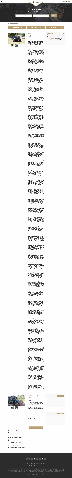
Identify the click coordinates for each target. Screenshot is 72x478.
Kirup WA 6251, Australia (35, 216)
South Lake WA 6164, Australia (36, 332)
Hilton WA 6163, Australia (35, 193)
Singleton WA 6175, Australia (36, 329)
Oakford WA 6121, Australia (33, 283)
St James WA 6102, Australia (36, 337)
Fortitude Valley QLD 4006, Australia (34, 63)
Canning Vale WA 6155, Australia (37, 60)
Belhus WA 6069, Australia (38, 87)
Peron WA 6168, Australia (35, 299)
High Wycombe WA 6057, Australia (37, 185)
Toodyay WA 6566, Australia (33, 348)
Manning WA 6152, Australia (33, 237)
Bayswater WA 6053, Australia (36, 74)
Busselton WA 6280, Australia (33, 50)
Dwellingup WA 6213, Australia (33, 139)
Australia (66, 1)
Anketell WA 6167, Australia (38, 49)
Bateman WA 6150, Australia (33, 73)
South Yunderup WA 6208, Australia (35, 334)
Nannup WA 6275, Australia (36, 267)
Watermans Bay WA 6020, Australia (37, 361)
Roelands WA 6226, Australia (33, 315)
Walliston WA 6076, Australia (33, 354)
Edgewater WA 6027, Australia (36, 153)
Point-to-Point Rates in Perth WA (55, 27)
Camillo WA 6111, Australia (38, 371)
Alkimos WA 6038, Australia (33, 48)
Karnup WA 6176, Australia (32, 204)
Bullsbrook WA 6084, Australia (33, 42)
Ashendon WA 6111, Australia (33, 58)
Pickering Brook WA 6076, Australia (34, 302)
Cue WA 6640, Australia (35, 127)
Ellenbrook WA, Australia (39, 134)
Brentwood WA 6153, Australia (33, 88)
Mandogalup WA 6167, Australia (37, 236)
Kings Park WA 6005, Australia (33, 213)
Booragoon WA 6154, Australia (33, 79)
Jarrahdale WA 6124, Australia (33, 187)
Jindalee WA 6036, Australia (38, 188)
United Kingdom (43, 465)
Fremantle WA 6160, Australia (36, 151)
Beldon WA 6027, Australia (32, 86)
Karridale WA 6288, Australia (36, 207)
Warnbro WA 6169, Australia (36, 358)
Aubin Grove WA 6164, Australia (37, 41)
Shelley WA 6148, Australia (36, 325)
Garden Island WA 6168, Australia (34, 154)
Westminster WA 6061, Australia (33, 373)
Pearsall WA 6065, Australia (36, 294)
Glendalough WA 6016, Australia (33, 166)
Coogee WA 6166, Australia (32, 109)
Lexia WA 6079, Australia (35, 228)
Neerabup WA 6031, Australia (36, 271)
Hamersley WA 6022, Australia (36, 169)
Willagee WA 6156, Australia (33, 376)
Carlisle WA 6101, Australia (36, 99)
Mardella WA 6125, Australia (39, 238)
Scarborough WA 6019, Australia (33, 322)
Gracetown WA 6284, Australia (33, 174)
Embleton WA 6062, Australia (33, 137)
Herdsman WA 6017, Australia (36, 182)
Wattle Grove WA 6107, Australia (33, 362)
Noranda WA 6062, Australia (39, 273)
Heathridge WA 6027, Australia (36, 176)
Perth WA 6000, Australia (35, 390)
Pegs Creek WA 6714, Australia (35, 295)
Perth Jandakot (31, 433)
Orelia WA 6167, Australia (38, 286)
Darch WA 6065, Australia (38, 132)
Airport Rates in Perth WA (17, 27)
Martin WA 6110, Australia (36, 241)
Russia (38, 465)
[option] (16, 38)
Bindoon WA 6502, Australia (33, 76)
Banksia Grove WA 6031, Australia (37, 62)
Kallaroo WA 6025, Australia (36, 199)
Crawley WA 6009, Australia (33, 122)
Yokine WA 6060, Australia (32, 389)
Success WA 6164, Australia (38, 341)
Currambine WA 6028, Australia (36, 124)
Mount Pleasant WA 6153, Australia (37, 259)
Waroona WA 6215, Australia (33, 359)
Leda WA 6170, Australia (38, 222)
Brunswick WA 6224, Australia (33, 96)
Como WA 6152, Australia (35, 105)
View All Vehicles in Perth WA (36, 427)
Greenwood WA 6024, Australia (36, 156)
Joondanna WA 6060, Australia (36, 196)
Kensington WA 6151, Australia (36, 210)
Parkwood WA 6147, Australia (33, 292)
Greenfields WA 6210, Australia (33, 178)
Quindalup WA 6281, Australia (36, 308)
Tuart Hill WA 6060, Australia (36, 349)
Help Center (28, 463)
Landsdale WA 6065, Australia (33, 219)
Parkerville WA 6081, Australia (33, 290)
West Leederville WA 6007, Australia (34, 369)
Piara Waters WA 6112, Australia (37, 301)
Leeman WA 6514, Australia (33, 224)
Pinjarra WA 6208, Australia (36, 304)
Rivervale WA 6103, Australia (39, 314)
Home (33, 461)
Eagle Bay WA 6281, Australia (39, 141)
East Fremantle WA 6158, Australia (37, 145)
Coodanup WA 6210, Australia (36, 108)
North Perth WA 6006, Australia (37, 278)
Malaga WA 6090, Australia (38, 234)
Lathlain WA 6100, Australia (38, 220)
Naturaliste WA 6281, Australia (33, 268)
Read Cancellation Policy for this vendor (55, 41)
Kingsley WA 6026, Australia (38, 212)
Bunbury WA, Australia (37, 43)
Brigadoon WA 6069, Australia (33, 91)
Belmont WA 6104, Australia (36, 90)
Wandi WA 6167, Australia (38, 355)
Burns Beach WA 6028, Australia (36, 45)
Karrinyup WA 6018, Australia (33, 208)
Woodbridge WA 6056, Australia (33, 380)
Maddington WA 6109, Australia (33, 231)
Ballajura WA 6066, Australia (36, 53)
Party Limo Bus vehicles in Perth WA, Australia (16, 447)
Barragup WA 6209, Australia (33, 64)
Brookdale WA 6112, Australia (39, 92)
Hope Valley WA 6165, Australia (33, 197)
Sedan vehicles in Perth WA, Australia (15, 437)
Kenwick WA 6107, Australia (33, 211)
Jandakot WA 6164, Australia (33, 183)
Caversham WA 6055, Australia (33, 106)
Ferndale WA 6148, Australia (33, 142)
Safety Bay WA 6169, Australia (36, 318)
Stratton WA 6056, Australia (33, 340)
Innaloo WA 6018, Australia (36, 180)
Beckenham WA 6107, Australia (37, 78)
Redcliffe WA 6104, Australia (36, 312)
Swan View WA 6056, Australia (33, 342)
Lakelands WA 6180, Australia (39, 218)
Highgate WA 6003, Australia (33, 189)
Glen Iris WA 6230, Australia (38, 165)
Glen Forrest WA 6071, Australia (35, 164)
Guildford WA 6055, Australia (36, 160)
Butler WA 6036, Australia (38, 51)
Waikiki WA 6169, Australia (36, 352)
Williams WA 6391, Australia (39, 377)
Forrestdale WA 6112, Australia (33, 146)
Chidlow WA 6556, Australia (36, 111)
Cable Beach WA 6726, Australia (33, 55)
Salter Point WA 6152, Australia (33, 319)
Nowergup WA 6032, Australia (36, 282)
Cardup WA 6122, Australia (38, 97)
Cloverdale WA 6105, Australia (33, 100)
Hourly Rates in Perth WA (36, 27)
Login (70, 1)
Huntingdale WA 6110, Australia (37, 201)
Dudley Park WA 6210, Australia (33, 135)
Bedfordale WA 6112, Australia (33, 81)
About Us (38, 461)
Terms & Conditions (36, 463)
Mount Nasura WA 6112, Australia (34, 261)
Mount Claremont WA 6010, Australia (34, 257)
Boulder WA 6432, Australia (38, 80)
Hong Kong (30, 465)
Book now (61, 33)
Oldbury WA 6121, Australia (32, 285)
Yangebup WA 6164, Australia (39, 388)
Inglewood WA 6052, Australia (36, 203)
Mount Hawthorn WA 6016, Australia (35, 256)
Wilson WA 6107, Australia (32, 378)
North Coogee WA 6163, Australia (35, 275)
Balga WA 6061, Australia (39, 54)
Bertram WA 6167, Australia (36, 95)
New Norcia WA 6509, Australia (36, 271)
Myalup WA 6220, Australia (32, 266)
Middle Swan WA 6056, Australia (36, 248)
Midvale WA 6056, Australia (36, 249)
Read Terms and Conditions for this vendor (55, 40)
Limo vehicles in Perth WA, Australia (15, 439)
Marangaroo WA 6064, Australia (33, 239)
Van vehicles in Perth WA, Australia (15, 444)
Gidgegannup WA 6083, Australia (33, 157)
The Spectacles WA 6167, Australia (36, 345)
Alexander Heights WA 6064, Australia (34, 44)
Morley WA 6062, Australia (36, 255)
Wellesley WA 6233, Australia (36, 365)
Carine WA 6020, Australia (32, 98)
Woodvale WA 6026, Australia (36, 383)
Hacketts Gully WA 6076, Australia (34, 163)
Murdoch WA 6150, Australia (39, 265)
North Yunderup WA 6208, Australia (34, 280)
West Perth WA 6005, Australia (35, 370)
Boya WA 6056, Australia (39, 85)
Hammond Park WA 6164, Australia (35, 171)
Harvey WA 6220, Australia (36, 173)
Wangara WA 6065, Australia (33, 356)
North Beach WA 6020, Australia (33, 274)
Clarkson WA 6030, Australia (36, 120)
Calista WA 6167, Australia (38, 57)
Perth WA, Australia (31, 407)
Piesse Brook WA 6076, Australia (35, 303)
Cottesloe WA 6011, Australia (39, 117)
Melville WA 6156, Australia (36, 247)
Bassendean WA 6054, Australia (37, 69)
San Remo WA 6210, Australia (39, 320)
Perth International (12, 433)
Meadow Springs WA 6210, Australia (34, 245)
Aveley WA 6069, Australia (32, 70)
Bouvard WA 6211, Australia (36, 83)
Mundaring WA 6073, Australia (36, 263)
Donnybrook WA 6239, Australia (33, 133)
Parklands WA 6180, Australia (39, 291)
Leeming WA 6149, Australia (39, 225)
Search (61, 1)
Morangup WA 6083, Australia (33, 253)
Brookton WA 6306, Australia (33, 94)
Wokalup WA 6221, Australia (39, 379)
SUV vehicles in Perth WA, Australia (15, 442)
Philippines (34, 465)
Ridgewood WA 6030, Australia (33, 313)
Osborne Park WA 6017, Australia (34, 287)
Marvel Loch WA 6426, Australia (37, 244)
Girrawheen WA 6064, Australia (36, 162)
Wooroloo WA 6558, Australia (33, 384)
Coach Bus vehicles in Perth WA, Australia (16, 445)
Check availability (60, 395)
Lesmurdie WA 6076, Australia (33, 226)
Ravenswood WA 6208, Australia (33, 310)
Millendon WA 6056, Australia (36, 252)
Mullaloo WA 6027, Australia (33, 264)
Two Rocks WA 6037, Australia (35, 350)
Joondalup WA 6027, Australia (33, 191)
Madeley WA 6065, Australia (38, 230)
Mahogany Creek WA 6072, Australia (35, 232)
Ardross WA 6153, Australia (32, 52)
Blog (32, 463)
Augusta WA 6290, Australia (39, 66)
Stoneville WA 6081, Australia (36, 339)
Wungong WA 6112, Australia (36, 386)
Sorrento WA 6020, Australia (33, 330)
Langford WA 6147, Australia (33, 221)
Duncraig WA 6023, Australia (39, 136)
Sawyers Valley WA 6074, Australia (34, 321)
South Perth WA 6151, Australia (33, 333)
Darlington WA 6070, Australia (33, 125)
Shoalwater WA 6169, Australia (33, 327)
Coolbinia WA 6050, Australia (33, 113)
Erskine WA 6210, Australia (38, 138)
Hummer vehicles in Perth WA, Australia (15, 440)
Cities (35, 461)
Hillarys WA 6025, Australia (38, 190)
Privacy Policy (43, 463)
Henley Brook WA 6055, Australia (36, 181)
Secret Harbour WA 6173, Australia (35, 323)
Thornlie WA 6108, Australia (38, 347)
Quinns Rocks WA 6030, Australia (33, 309)
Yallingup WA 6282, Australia (33, 387)
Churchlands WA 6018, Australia (37, 115)
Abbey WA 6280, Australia (32, 40)
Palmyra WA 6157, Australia (38, 289)
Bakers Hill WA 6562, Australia (36, 72)
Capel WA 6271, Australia (32, 67)
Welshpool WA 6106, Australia (33, 366)
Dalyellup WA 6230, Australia (36, 129)
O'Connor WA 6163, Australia (39, 284)
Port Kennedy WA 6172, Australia (35, 305)
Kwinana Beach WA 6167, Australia (36, 217)
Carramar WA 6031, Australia (36, 103)
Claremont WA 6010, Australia (33, 118)
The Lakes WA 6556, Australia (36, 345)
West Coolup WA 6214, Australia (37, 368)
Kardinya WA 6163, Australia (33, 202)
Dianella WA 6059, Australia (33, 131)
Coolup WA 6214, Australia (32, 116)
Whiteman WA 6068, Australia (36, 375)
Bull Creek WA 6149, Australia (39, 46)
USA (47, 465)
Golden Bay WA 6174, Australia (33, 170)
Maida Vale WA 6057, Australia (33, 235)
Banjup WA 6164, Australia (32, 61)
